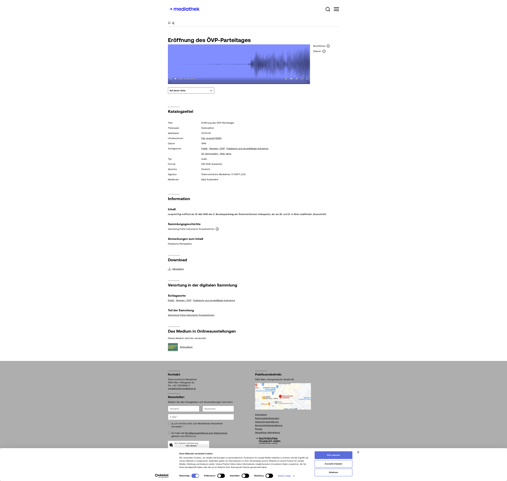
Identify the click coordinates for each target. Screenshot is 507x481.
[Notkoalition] (174, 347)
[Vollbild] (307, 79)
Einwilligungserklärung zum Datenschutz (206, 433)
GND (218, 138)
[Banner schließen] (358, 452)
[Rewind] (170, 79)
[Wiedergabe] (176, 79)
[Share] (286, 79)
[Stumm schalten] (291, 79)
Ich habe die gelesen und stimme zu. (199, 434)
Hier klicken (191, 446)
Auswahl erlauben (333, 464)
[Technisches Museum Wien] (267, 440)
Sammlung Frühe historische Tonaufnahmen (191, 315)
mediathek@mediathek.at (182, 388)
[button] (327, 9)
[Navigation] (334, 9)
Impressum (261, 414)
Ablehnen (333, 472)
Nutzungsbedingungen (267, 418)
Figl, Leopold (208, 138)
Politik (204, 148)
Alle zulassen (333, 455)
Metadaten (178, 269)
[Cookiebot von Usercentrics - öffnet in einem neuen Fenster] (161, 476)
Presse (258, 429)
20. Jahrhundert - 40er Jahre (216, 153)
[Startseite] (184, 8)
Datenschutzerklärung (267, 422)
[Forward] (181, 79)
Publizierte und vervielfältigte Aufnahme (247, 148)
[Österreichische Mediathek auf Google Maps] (283, 396)
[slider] (239, 82)
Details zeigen (284, 476)
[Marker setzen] (296, 79)
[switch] (221, 476)
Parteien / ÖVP (217, 148)
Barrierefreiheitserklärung (268, 425)
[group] (191, 90)
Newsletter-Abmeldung (267, 432)
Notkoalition (186, 347)
